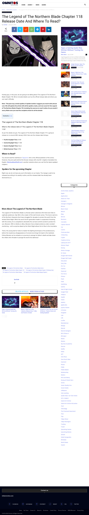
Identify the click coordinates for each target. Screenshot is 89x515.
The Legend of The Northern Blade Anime (34, 268)
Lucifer (63, 320)
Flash (62, 279)
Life (62, 318)
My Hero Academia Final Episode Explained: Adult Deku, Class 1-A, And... (79, 122)
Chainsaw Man (65, 232)
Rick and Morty (65, 377)
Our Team (26, 510)
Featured (63, 271)
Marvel (63, 328)
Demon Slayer (65, 245)
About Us (39, 510)
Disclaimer (45, 510)
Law (62, 315)
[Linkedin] (48, 29)
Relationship (64, 372)
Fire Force (64, 274)
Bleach (63, 211)
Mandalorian (64, 323)
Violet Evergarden (66, 437)
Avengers (63, 201)
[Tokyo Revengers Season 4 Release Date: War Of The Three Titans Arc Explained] (65, 133)
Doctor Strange (65, 250)
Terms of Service (62, 510)
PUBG (62, 367)
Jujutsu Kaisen (65, 307)
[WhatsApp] (31, 29)
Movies (63, 341)
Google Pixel (64, 292)
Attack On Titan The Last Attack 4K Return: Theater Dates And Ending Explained (49, 311)
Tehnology (74, 67)
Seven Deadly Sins (66, 385)
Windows (63, 440)
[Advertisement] (30, 81)
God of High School (66, 289)
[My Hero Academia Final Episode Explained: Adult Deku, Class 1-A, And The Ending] (65, 123)
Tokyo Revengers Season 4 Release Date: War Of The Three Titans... (77, 132)
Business (63, 219)
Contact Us (32, 510)
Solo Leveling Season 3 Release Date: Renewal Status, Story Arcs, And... (79, 93)
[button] (85, 5)
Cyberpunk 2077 (65, 242)
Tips (62, 416)
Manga (63, 325)
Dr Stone (63, 253)
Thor (62, 414)
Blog (62, 214)
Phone (63, 364)
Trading (63, 424)
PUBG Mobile (65, 370)
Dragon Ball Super (66, 258)
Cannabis (63, 222)
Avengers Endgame (66, 204)
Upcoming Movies (66, 432)
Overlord (63, 362)
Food (62, 281)
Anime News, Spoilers (12, 9)
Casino (63, 229)
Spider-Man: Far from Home (69, 395)
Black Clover (64, 209)
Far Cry (63, 266)
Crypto (63, 237)
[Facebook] (14, 29)
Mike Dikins (63, 54)
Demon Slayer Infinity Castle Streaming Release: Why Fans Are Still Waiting (78, 113)
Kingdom (63, 312)
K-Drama (63, 310)
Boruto (63, 217)
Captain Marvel (65, 224)
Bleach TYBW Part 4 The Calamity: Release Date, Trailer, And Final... (79, 74)
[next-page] (6, 316)
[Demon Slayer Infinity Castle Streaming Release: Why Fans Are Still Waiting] (65, 113)
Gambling (64, 284)
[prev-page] (3, 316)
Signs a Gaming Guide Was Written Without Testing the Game (9, 311)
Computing (64, 235)
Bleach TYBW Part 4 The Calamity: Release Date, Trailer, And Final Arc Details (29, 311)
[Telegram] (37, 29)
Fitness (63, 276)
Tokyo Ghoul (64, 419)
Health (63, 297)
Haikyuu (63, 294)
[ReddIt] (25, 29)
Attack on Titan (65, 198)
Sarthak (5, 24)
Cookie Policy (53, 510)
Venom (63, 434)
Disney (63, 248)
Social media (64, 388)
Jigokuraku (64, 305)
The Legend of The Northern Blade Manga (12, 272)
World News (64, 442)
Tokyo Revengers (66, 421)
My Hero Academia (66, 344)
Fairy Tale (63, 263)
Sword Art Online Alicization (69, 403)
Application (64, 196)
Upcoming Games (66, 429)
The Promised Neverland (68, 411)
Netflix (63, 349)
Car (62, 227)
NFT (62, 354)
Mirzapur (63, 336)
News (37, 5)
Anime (30, 5)
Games (44, 5)
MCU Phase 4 (65, 333)
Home (23, 5)
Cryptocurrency (65, 240)
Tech (62, 406)
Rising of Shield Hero (67, 380)
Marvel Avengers (66, 331)
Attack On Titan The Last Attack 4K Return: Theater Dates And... (77, 84)
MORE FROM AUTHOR (37, 291)
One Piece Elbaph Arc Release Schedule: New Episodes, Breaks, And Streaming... (78, 142)
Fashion (63, 268)
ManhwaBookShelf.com (14, 162)
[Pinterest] (43, 29)
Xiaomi (63, 445)
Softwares (64, 390)
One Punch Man (65, 359)
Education (64, 261)
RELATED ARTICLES (21, 291)
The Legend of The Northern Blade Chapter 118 (13, 270)
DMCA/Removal (71, 510)
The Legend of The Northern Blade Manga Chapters (35, 272)
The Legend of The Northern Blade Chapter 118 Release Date (40, 270)
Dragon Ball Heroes (66, 255)
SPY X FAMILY (65, 398)
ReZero (63, 375)
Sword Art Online (66, 401)
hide (10, 116)
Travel (63, 427)
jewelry (63, 302)
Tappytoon (25, 157)
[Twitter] (20, 29)
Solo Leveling (65, 393)
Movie (62, 338)
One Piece (64, 357)
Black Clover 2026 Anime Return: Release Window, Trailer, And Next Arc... (79, 103)
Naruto (63, 346)
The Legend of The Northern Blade (15, 268)
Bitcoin (63, 206)
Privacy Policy (80, 510)
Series (63, 383)
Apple (62, 193)
